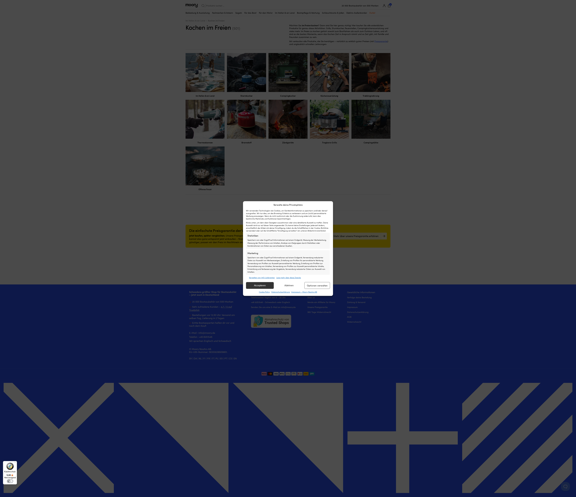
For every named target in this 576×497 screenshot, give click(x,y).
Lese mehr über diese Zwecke (288, 277)
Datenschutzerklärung (280, 292)
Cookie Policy (264, 292)
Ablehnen (289, 285)
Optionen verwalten (317, 285)
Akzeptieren (260, 285)
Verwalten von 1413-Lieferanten (262, 277)
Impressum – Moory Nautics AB (304, 292)
